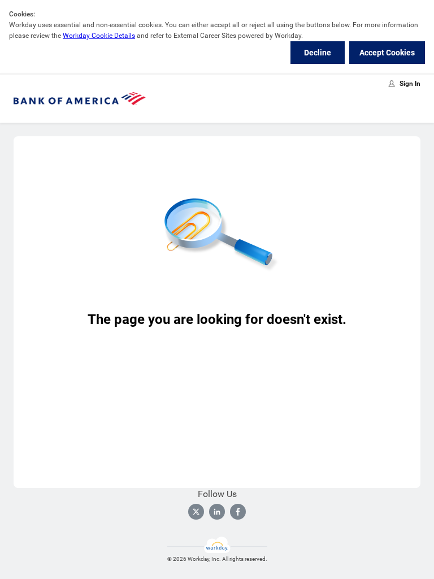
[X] (196, 512)
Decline (317, 52)
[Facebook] (238, 512)
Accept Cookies (387, 52)
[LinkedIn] (217, 512)
